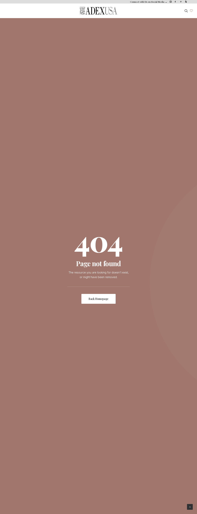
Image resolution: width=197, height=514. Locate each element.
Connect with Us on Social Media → (148, 1)
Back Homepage (98, 299)
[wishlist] (191, 10)
